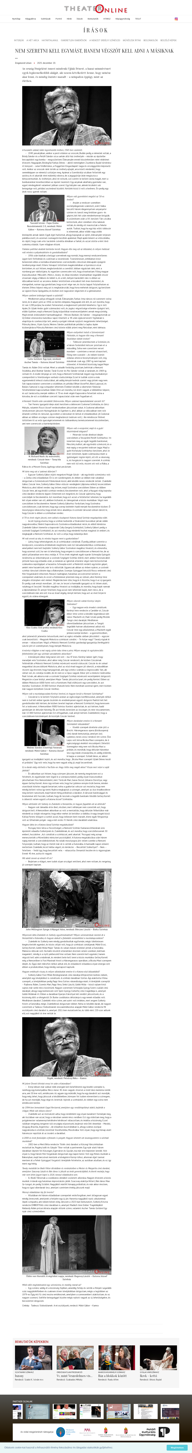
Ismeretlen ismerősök (74, 41)
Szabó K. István (32, 1379)
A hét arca (33, 41)
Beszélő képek (168, 41)
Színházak (46, 18)
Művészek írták (132, 41)
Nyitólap (16, 18)
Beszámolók (151, 41)
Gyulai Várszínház (149, 1372)
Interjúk (19, 41)
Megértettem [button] (177, 1447)
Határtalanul (50, 41)
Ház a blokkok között (112, 1376)
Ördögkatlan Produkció (69, 1372)
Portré (59, 18)
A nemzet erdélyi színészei (104, 41)
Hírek (69, 18)
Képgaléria (31, 18)
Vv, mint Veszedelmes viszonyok (75, 1376)
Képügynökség (123, 18)
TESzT (138, 18)
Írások (80, 18)
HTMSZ (107, 18)
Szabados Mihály (74, 1379)
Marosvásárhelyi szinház (111, 1372)
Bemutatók (93, 18)
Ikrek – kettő (148, 1376)
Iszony (19, 1376)
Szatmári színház (24, 1372)
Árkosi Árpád (155, 1379)
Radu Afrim (113, 1379)
